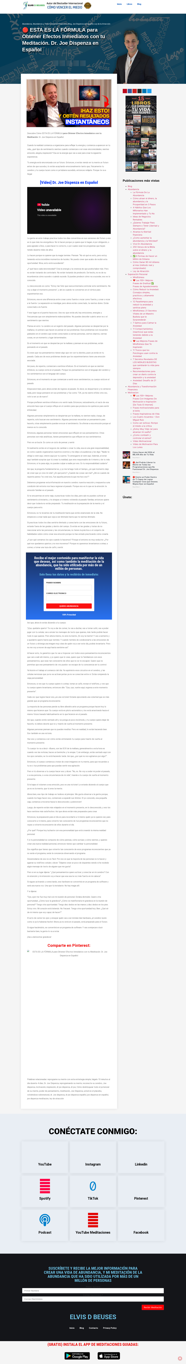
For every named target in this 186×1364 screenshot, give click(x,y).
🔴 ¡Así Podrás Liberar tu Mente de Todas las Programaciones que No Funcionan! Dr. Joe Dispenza (145, 465)
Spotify (44, 1198)
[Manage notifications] (180, 1358)
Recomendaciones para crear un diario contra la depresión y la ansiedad (144, 374)
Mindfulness (138, 277)
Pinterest (141, 1198)
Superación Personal (137, 274)
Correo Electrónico (93, 1295)
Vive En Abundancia (142, 244)
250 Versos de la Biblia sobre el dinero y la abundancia (144, 250)
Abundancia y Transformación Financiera (50, 24)
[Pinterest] (125, 91)
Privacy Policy (110, 1328)
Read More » (136, 457)
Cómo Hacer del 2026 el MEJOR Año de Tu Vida (143, 453)
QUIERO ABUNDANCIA (68, 606)
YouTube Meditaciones (93, 1232)
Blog (139, 4)
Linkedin (141, 1164)
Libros (129, 4)
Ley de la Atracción (102, 24)
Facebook (141, 1232)
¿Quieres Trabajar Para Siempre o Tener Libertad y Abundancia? (146, 225)
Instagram (93, 1164)
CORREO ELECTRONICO (56, 593)
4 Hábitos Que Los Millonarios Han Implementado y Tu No (144, 210)
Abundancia (27, 24)
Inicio (119, 4)
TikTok (93, 1198)
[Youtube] (134, 91)
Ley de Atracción (141, 271)
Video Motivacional (142, 441)
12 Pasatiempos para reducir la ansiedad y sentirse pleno (143, 304)
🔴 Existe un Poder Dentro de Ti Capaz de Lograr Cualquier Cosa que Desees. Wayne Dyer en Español (145, 480)
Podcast (44, 1232)
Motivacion (133, 392)
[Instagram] (139, 91)
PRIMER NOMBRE (53, 582)
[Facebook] (130, 91)
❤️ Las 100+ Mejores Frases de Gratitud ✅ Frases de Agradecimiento (145, 283)
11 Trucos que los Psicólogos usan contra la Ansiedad (145, 353)
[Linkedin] (144, 91)
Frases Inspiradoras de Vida (146, 414)
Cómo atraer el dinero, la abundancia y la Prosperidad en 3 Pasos (145, 201)
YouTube (44, 1164)
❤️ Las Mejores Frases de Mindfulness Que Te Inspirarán (145, 344)
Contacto (93, 1328)
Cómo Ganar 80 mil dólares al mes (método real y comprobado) (146, 265)
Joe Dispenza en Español (83, 24)
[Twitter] (149, 91)
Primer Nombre (93, 1287)
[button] (55, 63)
